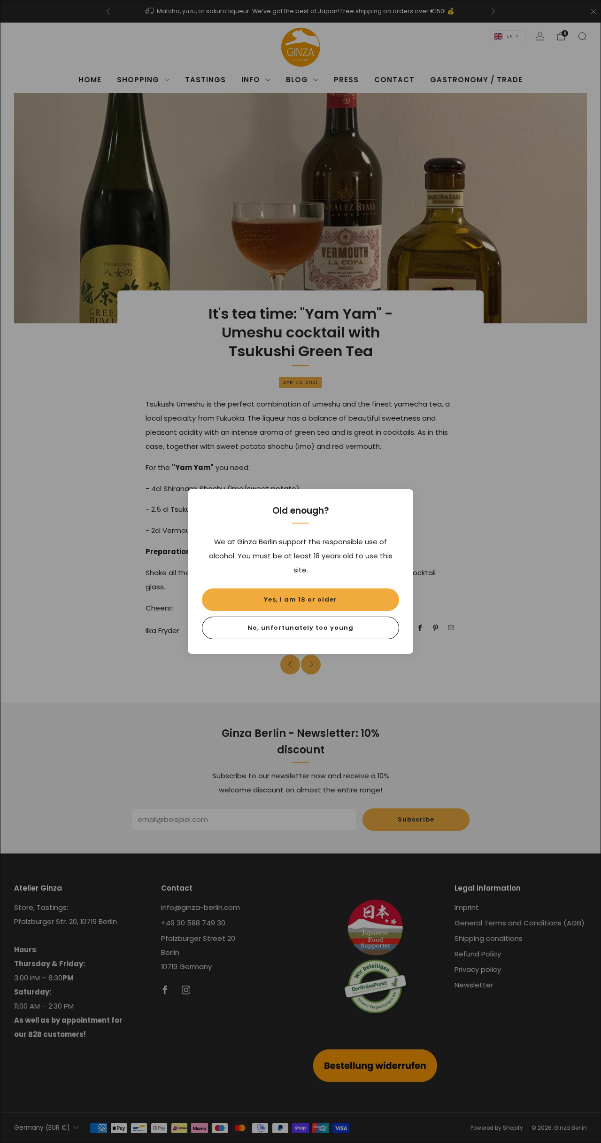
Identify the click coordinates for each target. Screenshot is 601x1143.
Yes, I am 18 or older (300, 599)
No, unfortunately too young (300, 627)
